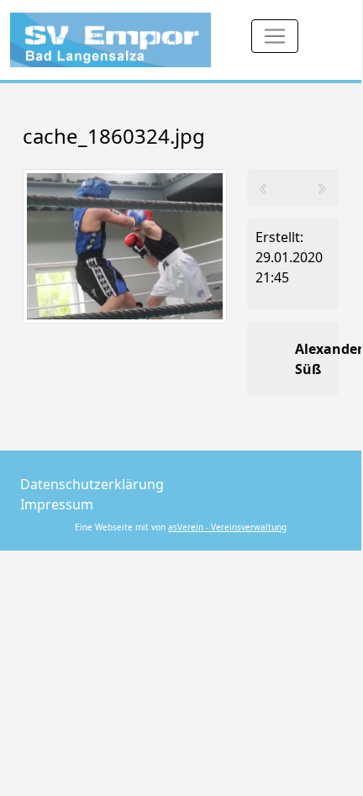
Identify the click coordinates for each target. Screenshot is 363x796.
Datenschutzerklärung (92, 484)
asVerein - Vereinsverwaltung (227, 527)
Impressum (56, 504)
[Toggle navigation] (274, 36)
